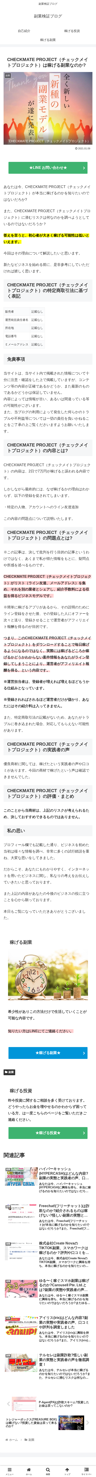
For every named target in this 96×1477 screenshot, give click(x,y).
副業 (11, 1072)
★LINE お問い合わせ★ (48, 167)
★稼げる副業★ (48, 1053)
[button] (87, 900)
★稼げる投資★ (48, 1133)
